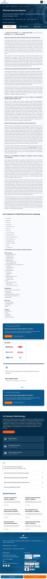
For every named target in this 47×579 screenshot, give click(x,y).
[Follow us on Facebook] (6, 566)
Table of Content (23, 26)
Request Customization (18, 336)
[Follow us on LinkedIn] (9, 566)
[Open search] (41, 2)
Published (7, 6)
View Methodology (9, 432)
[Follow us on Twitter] (4, 566)
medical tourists (32, 147)
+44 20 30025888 (9, 559)
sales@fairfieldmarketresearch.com (10, 563)
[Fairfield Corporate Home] (23, 537)
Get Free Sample (8, 336)
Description (9, 26)
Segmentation (37, 26)
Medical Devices (14, 6)
